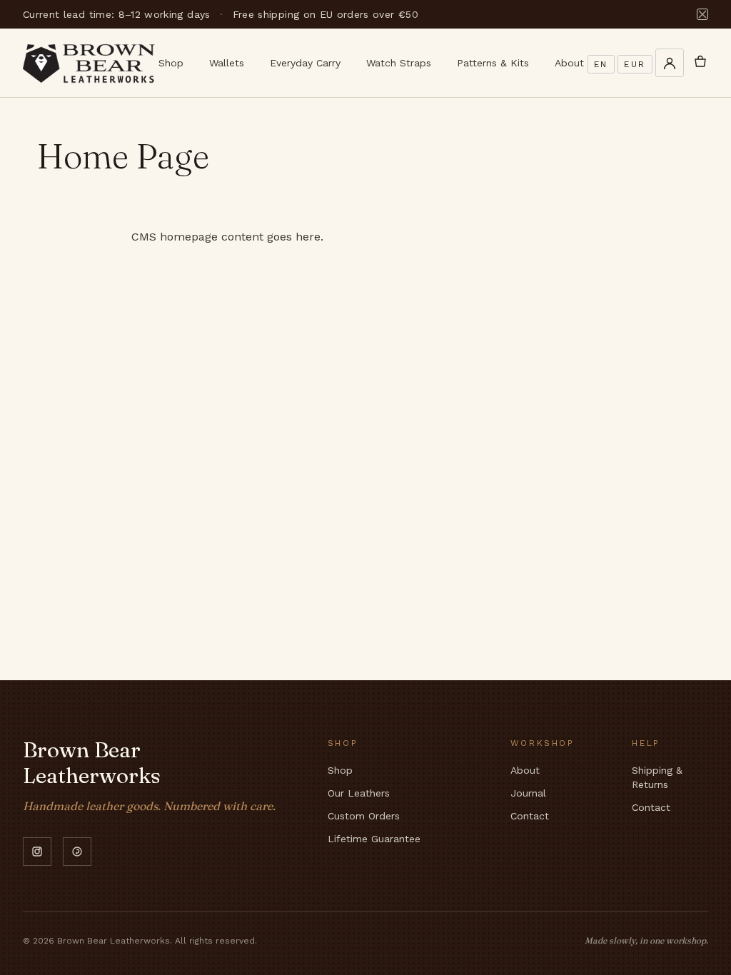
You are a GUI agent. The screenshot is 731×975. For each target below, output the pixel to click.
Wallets (226, 63)
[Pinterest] (77, 851)
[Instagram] (37, 851)
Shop (170, 63)
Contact (529, 816)
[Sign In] (669, 63)
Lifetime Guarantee (374, 838)
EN (601, 64)
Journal (528, 793)
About (569, 63)
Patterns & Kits (493, 63)
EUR (635, 64)
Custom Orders (364, 816)
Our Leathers (359, 793)
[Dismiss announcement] (702, 14)
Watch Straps (398, 63)
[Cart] (700, 62)
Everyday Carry (305, 63)
